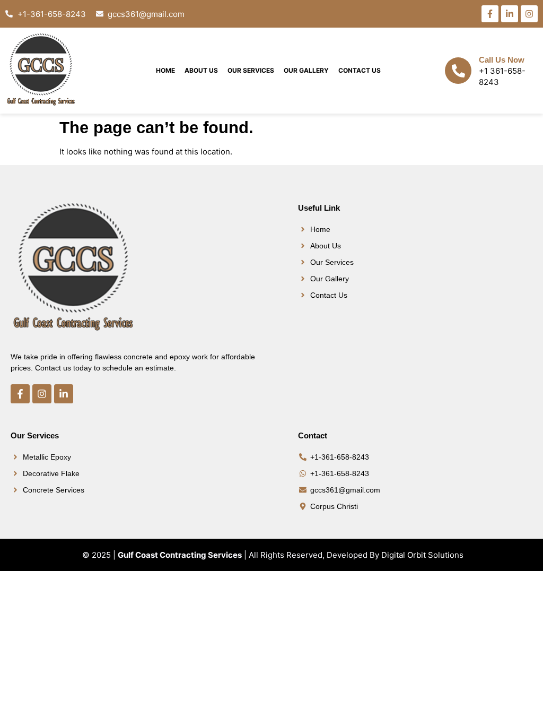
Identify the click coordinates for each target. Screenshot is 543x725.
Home (165, 70)
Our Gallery (306, 70)
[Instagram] (529, 13)
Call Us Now (501, 59)
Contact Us (359, 70)
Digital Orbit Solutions (422, 555)
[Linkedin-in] (509, 13)
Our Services (250, 70)
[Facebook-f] (489, 13)
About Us (201, 70)
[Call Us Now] (458, 70)
